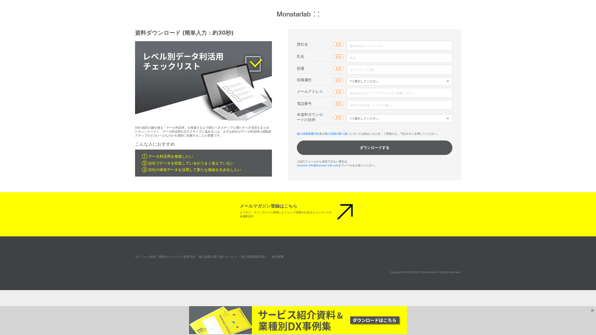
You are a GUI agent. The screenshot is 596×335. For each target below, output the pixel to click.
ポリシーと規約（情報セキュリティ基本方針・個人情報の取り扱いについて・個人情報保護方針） (201, 256)
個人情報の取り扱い (337, 133)
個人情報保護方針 (308, 133)
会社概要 (278, 256)
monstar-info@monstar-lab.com (317, 165)
